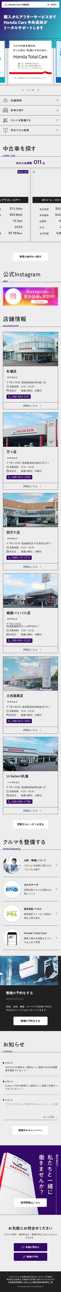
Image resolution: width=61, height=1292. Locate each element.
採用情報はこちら (30, 1202)
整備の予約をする (30, 1020)
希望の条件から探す (30, 256)
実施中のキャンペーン (30, 1130)
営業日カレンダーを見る (30, 824)
